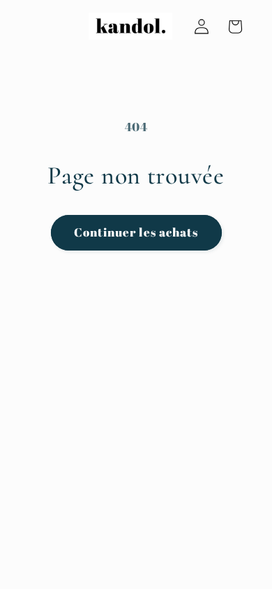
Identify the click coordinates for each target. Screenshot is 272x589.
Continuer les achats (136, 232)
